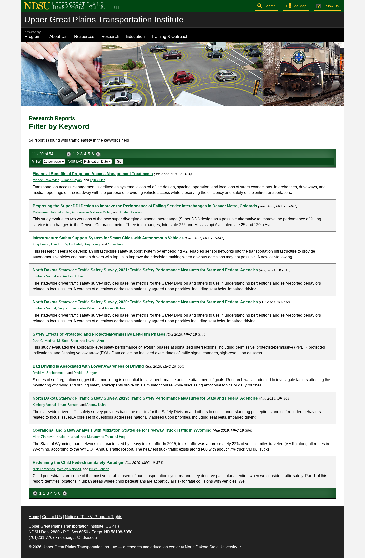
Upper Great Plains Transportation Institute (103, 19)
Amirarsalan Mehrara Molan (91, 212)
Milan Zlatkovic (43, 437)
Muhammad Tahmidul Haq (51, 212)
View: (37, 161)
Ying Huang (41, 244)
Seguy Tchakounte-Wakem (77, 308)
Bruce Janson (99, 469)
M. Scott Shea (67, 341)
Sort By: (75, 161)
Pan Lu (56, 244)
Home (34, 517)
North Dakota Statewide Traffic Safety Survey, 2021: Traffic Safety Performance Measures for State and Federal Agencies (145, 270)
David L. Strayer (85, 373)
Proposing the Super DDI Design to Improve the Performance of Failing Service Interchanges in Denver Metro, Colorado (145, 206)
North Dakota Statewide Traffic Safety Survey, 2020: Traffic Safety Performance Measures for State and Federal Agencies (145, 302)
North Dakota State (213, 547)
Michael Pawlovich (46, 180)
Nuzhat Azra (95, 341)
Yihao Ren (115, 244)
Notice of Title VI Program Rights (93, 517)
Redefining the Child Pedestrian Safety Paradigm (78, 462)
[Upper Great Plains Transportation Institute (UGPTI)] (72, 5)
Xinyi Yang (92, 244)
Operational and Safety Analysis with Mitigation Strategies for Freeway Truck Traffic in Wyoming (122, 430)
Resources (84, 36)
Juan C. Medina (44, 341)
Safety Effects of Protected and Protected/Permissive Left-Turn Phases (99, 334)
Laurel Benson (68, 405)
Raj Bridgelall (72, 244)
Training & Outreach (169, 36)
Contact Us (52, 517)
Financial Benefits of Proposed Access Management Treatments (93, 174)
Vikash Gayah (71, 180)
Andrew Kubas (73, 276)
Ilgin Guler (97, 180)
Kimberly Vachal (44, 276)
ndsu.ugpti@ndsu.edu (77, 537)
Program (33, 34)
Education (135, 36)
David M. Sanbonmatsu (49, 373)
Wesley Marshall (69, 469)
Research (110, 36)
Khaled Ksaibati (130, 212)
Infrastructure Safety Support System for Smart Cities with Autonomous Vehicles (108, 238)
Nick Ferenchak (44, 469)
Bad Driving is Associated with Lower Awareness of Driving (88, 366)
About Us (58, 36)
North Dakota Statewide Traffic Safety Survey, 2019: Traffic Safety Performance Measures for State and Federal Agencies (145, 398)
